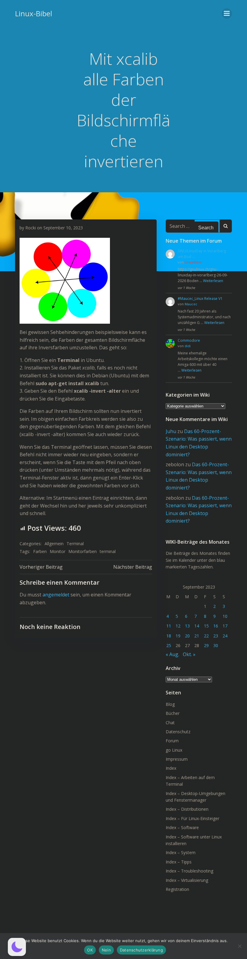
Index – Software (182, 827)
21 (196, 636)
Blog (170, 704)
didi (188, 346)
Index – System (180, 852)
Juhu (171, 431)
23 (215, 636)
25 (168, 645)
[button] (17, 947)
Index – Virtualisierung (187, 880)
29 (206, 645)
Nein (106, 950)
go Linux (174, 750)
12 (178, 626)
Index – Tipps (179, 862)
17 (225, 626)
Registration (177, 889)
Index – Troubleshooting (189, 871)
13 (187, 626)
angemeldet (55, 594)
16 (215, 626)
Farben (40, 551)
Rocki (30, 228)
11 (168, 626)
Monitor (57, 551)
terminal (108, 551)
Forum (172, 741)
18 (168, 636)
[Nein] (239, 946)
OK (90, 950)
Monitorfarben (82, 551)
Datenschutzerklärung (141, 950)
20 (187, 636)
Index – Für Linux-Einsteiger (192, 818)
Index (171, 768)
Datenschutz (178, 731)
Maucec (191, 304)
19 (178, 636)
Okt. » (189, 654)
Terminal (75, 543)
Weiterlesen (213, 280)
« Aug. (172, 654)
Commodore (189, 340)
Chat (170, 722)
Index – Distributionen (187, 809)
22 (206, 636)
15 (206, 626)
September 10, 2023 (63, 228)
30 (215, 645)
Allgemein (54, 543)
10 (225, 616)
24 (225, 636)
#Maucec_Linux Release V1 (200, 298)
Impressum (177, 759)
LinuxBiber (193, 262)
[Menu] (227, 13)
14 (196, 626)
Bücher (173, 713)
